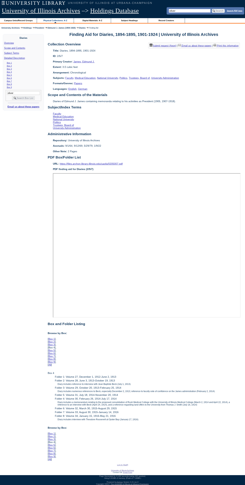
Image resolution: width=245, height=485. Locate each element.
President (39, 28)
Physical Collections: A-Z (55, 20)
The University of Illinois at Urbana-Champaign (130, 484)
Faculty (69, 77)
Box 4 (9, 72)
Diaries (82, 28)
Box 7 (9, 81)
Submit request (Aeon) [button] (164, 46)
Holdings (27, 28)
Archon (120, 482)
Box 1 (9, 63)
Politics (123, 77)
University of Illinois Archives (41, 10)
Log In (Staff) (122, 465)
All (49, 364)
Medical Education (85, 77)
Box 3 (9, 69)
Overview (9, 43)
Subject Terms (11, 53)
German (82, 88)
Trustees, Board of (139, 77)
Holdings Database (114, 10)
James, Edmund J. (84, 61)
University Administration (165, 77)
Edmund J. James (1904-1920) (62, 28)
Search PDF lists (234, 11)
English (72, 88)
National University (107, 77)
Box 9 (9, 87)
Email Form (127, 472)
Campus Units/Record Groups (18, 20)
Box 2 (9, 66)
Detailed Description (14, 58)
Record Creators (166, 20)
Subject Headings (129, 20)
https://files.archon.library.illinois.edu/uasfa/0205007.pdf (91, 163)
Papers (78, 83)
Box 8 (9, 84)
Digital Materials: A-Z (92, 20)
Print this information (227, 46)
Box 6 (9, 78)
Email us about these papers (23, 106)
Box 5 (9, 75)
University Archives (10, 28)
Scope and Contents (14, 48)
